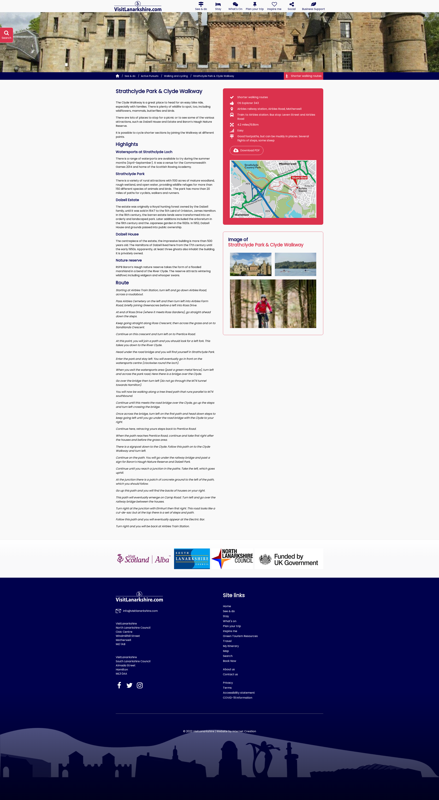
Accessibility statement (239, 693)
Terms (227, 688)
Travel (227, 641)
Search (228, 656)
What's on (229, 621)
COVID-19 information (237, 698)
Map (226, 651)
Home (227, 606)
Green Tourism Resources (240, 636)
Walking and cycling (176, 76)
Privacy (228, 683)
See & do (130, 76)
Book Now (229, 661)
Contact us (230, 674)
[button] (201, 6)
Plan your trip (232, 626)
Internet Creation (244, 731)
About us (229, 669)
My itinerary (231, 646)
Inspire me (230, 631)
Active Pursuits (149, 76)
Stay (226, 616)
